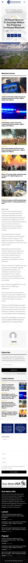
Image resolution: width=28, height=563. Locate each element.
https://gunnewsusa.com (14, 344)
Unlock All (14, 370)
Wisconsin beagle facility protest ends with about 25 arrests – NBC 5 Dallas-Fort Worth (13, 150)
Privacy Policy (21, 373)
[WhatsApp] (19, 35)
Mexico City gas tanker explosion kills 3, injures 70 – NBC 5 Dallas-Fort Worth (14, 175)
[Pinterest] (15, 35)
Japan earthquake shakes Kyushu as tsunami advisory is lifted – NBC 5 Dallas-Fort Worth (14, 98)
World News (13, 9)
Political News (5, 198)
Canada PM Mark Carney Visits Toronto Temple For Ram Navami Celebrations (7, 429)
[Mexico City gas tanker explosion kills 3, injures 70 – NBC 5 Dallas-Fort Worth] (14, 163)
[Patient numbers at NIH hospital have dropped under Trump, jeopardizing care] (14, 189)
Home (7, 9)
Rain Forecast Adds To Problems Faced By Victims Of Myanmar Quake (20, 429)
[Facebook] (8, 35)
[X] (12, 35)
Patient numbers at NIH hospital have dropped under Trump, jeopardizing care (14, 201)
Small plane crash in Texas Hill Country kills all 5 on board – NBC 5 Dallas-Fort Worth (13, 124)
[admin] (14, 335)
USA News (4, 94)
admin (6, 31)
